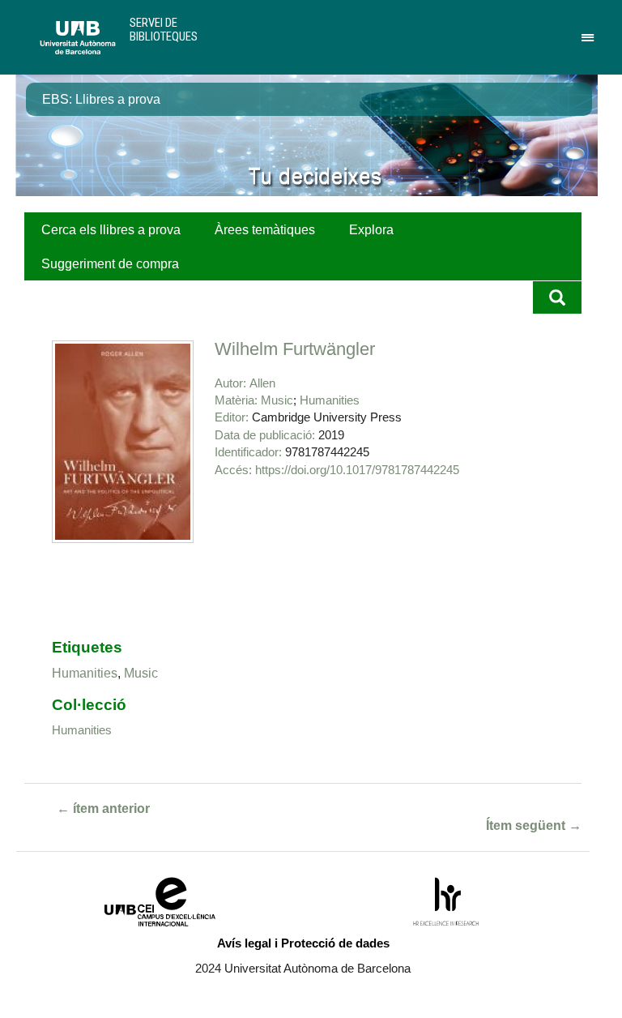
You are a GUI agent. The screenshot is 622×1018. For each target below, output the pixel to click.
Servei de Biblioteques (164, 29)
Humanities (330, 400)
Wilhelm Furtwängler (295, 349)
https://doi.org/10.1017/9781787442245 (357, 470)
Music (277, 400)
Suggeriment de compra (110, 264)
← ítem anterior (103, 808)
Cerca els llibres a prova (111, 230)
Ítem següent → (534, 825)
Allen (262, 383)
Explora (371, 230)
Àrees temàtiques (265, 230)
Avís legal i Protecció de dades (303, 943)
